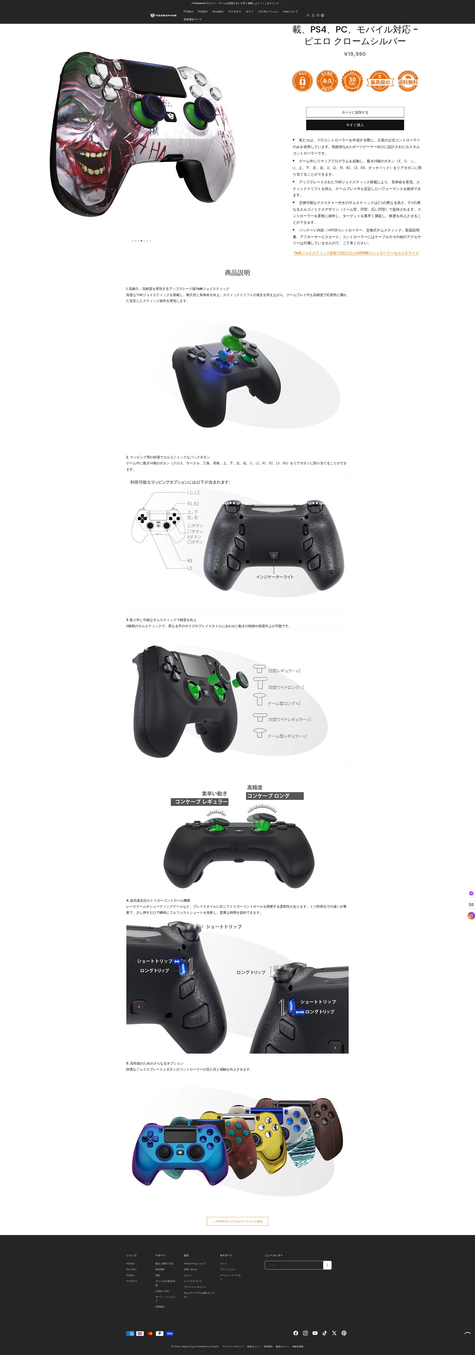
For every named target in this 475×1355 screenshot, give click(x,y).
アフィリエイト (228, 1269)
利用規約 (159, 1306)
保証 (157, 1275)
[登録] (327, 1265)
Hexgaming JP (188, 1346)
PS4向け (130, 1275)
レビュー (188, 1275)
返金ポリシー (253, 1346)
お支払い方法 (162, 1291)
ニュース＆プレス (193, 1281)
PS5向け (130, 1263)
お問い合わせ (190, 1269)
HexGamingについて (195, 1263)
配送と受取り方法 (164, 1263)
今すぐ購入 (355, 125)
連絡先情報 (298, 1346)
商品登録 (159, 1269)
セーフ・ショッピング (165, 1298)
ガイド (223, 1263)
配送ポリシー (282, 1346)
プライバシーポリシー (195, 1287)
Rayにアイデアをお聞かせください (199, 1295)
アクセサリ (131, 1281)
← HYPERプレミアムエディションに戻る (237, 1221)
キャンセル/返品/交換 (165, 1283)
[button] (188, 11)
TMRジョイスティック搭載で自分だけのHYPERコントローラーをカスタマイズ (356, 253)
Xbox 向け (131, 1269)
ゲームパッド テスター (230, 1277)
